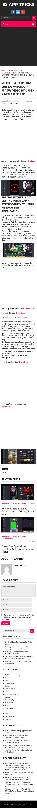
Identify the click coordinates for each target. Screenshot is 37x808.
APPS (7, 680)
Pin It (4, 472)
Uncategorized (10, 716)
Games (7, 686)
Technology (9, 708)
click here (31, 161)
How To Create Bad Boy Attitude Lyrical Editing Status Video (17, 511)
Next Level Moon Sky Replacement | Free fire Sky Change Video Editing (19, 657)
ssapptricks (5, 101)
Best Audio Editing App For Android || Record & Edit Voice (17, 652)
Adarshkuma (9, 782)
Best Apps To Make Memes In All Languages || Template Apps (16, 648)
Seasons (7, 705)
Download (29, 308)
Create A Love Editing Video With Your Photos (19, 773)
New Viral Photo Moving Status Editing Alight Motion (18, 662)
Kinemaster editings (12, 694)
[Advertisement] (18, 46)
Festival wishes (10, 683)
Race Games (9, 702)
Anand (7, 777)
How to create (15, 70)
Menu (5, 24)
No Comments (15, 103)
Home (3, 70)
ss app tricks (18, 4)
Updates (8, 719)
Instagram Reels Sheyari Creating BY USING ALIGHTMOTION (17, 778)
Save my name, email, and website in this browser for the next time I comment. (17, 617)
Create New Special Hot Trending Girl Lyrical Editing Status (17, 549)
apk (6, 677)
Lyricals (7, 697)
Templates (8, 711)
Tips (6, 713)
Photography (7, 539)
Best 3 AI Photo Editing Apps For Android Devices (19, 643)
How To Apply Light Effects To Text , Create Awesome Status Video (19, 784)
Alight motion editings (12, 675)
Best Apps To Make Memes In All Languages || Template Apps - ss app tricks (17, 765)
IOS (6, 691)
